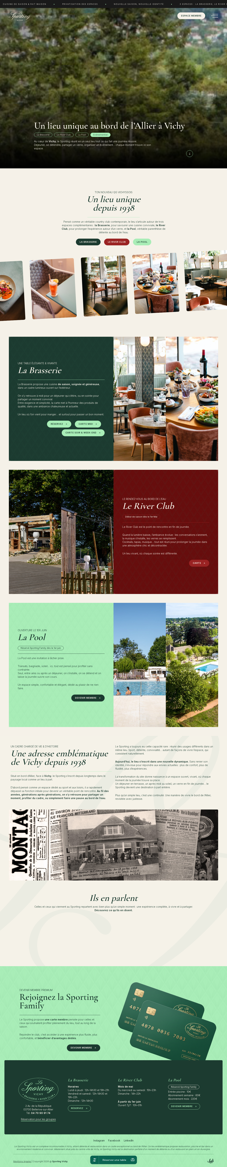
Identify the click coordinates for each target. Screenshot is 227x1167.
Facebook (114, 1140)
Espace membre (191, 15)
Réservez (57, 424)
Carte (197, 563)
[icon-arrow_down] (189, 153)
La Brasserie (88, 242)
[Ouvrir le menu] (214, 16)
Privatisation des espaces (80, 4)
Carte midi (86, 424)
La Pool (142, 242)
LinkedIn (129, 1140)
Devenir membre (85, 698)
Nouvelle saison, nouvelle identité (139, 4)
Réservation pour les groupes (38, 1119)
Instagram (99, 1140)
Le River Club (117, 242)
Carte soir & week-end (80, 432)
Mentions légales (22, 1161)
